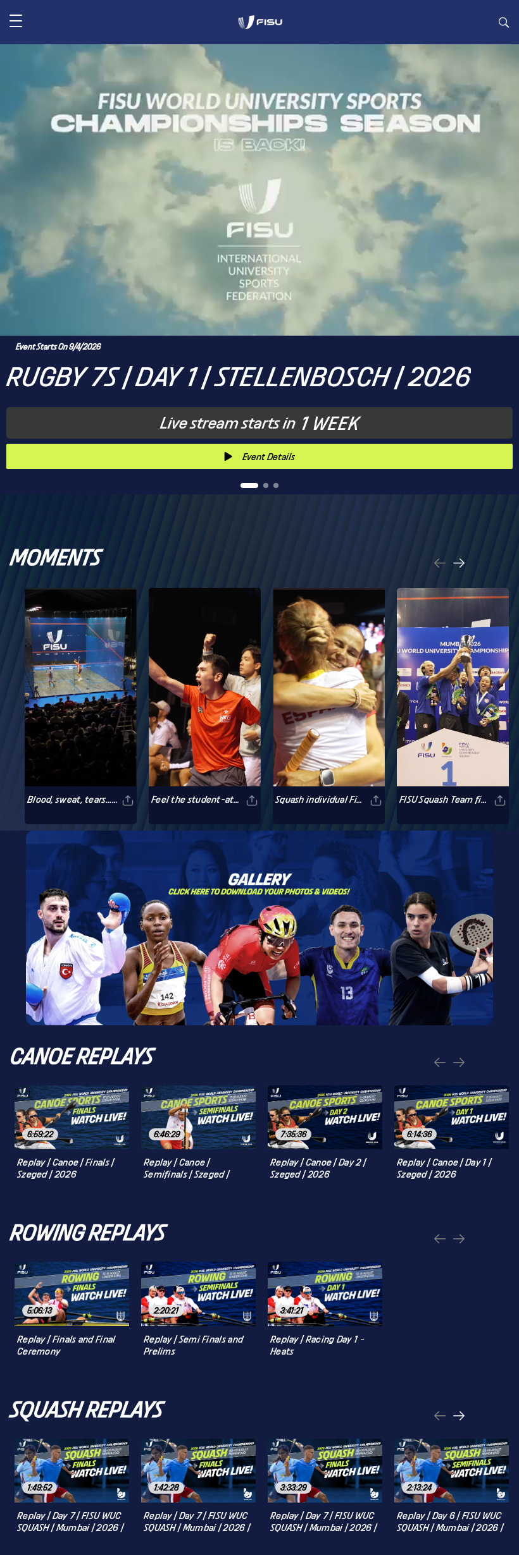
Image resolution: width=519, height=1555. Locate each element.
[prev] (439, 564)
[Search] (503, 24)
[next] (458, 564)
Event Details (268, 456)
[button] (15, 22)
